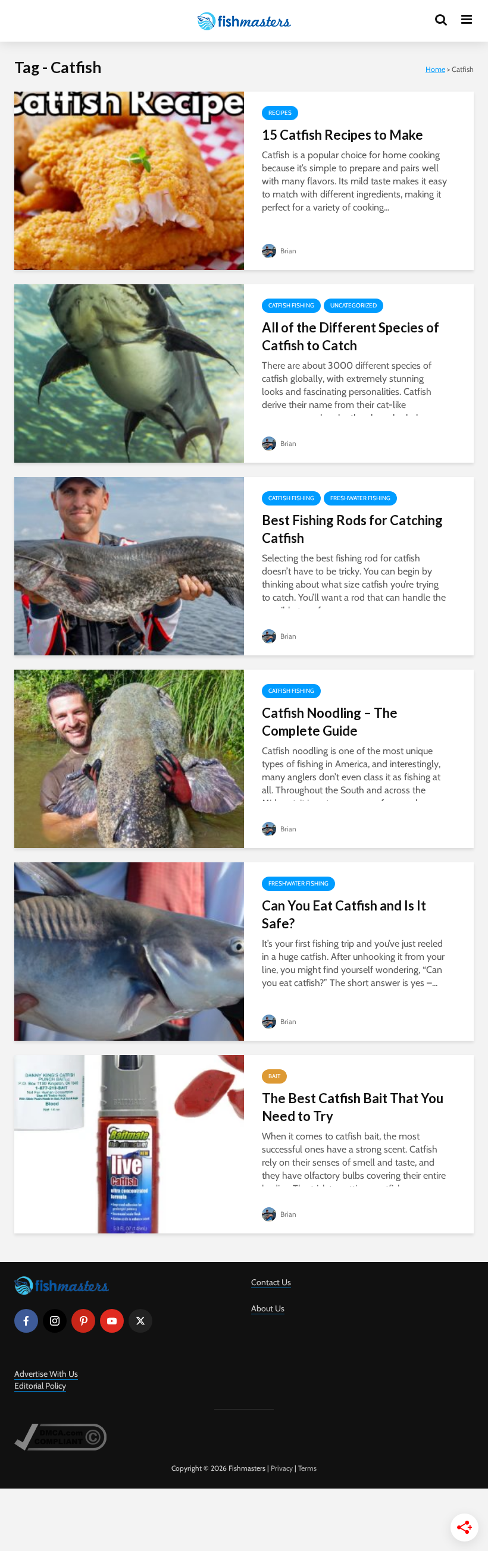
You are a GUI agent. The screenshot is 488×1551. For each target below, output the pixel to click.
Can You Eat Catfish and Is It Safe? (344, 914)
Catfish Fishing (291, 305)
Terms (307, 1468)
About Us (267, 1308)
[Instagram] (55, 1321)
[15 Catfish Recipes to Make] (129, 180)
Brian (287, 250)
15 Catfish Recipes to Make (342, 135)
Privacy (282, 1468)
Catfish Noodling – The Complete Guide (330, 722)
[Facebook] (26, 1321)
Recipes (280, 113)
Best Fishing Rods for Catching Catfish (352, 529)
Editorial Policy (40, 1385)
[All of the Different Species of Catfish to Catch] (129, 372)
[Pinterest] (83, 1321)
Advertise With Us (46, 1373)
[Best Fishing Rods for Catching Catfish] (129, 565)
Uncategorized (353, 305)
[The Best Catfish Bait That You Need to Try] (129, 1143)
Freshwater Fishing (360, 498)
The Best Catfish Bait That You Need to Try (352, 1107)
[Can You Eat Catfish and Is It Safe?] (129, 950)
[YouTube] (112, 1321)
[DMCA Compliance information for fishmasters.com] (60, 1435)
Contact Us (271, 1282)
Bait (274, 1076)
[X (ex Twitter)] (140, 1321)
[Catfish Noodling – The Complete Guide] (129, 758)
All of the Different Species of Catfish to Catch (350, 336)
